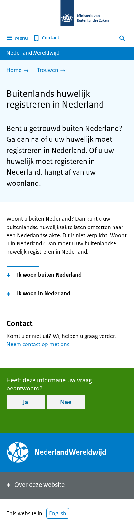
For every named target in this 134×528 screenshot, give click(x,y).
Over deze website (39, 485)
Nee (65, 402)
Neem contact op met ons (38, 344)
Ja (25, 402)
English (57, 513)
